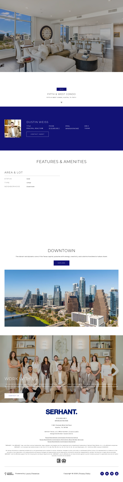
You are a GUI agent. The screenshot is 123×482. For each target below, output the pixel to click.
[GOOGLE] (112, 473)
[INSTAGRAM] (102, 473)
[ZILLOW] (116, 473)
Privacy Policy (84, 473)
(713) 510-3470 (74, 431)
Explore (61, 263)
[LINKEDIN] (107, 473)
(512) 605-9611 (54, 128)
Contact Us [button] (14, 395)
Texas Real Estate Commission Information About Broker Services (61, 439)
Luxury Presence (32, 473)
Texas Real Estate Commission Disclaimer (61, 441)
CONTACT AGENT (37, 134)
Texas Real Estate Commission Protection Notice (61, 437)
